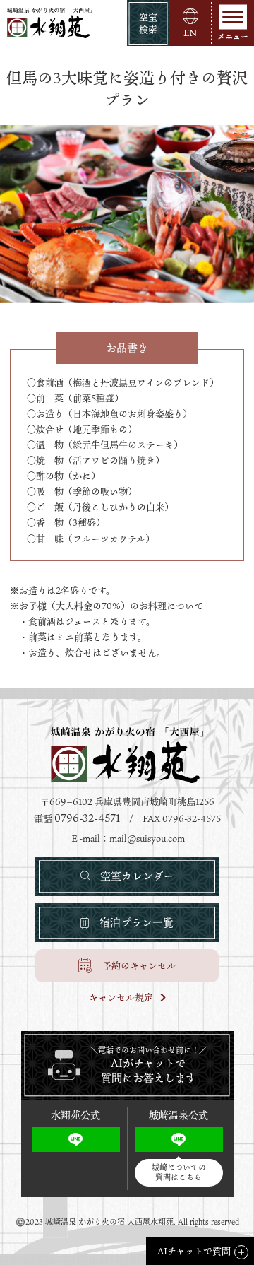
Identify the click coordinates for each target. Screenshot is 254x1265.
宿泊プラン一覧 (136, 922)
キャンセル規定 (121, 998)
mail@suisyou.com (147, 838)
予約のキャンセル (139, 965)
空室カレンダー (137, 875)
